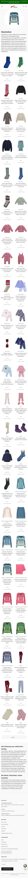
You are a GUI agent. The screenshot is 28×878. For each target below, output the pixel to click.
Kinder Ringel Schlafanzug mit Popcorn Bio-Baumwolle (7, 382)
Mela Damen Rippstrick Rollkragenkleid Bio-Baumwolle (7, 130)
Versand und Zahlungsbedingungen (9, 848)
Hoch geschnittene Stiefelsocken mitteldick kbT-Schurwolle (7, 185)
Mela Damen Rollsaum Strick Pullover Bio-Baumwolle (21, 102)
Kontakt (3, 826)
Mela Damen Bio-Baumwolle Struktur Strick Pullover (21, 130)
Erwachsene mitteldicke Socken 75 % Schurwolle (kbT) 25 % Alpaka (7, 74)
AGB (2, 839)
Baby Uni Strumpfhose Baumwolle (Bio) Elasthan (7, 440)
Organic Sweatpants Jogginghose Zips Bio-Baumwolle (21, 698)
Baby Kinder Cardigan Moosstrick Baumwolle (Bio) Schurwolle (21, 213)
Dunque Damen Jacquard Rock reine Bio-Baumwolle (20, 524)
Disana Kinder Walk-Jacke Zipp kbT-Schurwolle (7, 467)
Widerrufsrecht (4, 846)
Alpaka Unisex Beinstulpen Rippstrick (7, 354)
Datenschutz (4, 844)
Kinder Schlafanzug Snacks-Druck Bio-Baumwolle (21, 327)
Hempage (7, 491)
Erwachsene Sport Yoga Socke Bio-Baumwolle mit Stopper (21, 74)
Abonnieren (7, 868)
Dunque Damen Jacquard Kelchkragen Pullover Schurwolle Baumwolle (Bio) (21, 640)
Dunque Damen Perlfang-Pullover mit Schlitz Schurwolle (20, 495)
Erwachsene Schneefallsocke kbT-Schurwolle (7, 213)
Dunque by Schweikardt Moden (21, 491)
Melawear (21, 98)
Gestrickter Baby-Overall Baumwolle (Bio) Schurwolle (7, 270)
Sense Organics (21, 294)
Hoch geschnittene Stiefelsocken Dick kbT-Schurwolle (21, 185)
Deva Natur (4, 822)
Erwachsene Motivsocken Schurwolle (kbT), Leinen (7, 298)
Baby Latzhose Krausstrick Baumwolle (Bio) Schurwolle (21, 270)
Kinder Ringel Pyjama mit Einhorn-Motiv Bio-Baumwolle (21, 382)
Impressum (3, 842)
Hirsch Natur (7, 70)
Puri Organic (20, 209)
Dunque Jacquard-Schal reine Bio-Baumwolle (21, 580)
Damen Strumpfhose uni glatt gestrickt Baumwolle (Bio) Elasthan (21, 670)
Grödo (7, 436)
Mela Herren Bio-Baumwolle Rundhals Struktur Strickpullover (7, 157)
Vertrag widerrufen (6, 852)
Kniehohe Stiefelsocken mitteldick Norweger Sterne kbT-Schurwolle (7, 102)
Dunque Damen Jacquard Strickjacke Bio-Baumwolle (20, 553)
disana (21, 436)
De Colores (7, 351)
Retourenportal (4, 824)
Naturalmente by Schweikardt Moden (7, 522)
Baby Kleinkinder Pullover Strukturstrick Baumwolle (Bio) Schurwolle (7, 241)
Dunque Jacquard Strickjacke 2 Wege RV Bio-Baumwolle (7, 553)
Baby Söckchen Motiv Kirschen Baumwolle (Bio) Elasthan (21, 726)
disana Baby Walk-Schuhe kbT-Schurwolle (21, 439)
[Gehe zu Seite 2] (13, 737)
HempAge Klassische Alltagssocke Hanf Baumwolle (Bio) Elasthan (7, 496)
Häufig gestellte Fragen (6, 833)
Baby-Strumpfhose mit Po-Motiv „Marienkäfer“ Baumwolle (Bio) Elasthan (21, 411)
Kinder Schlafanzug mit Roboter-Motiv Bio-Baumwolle (21, 355)
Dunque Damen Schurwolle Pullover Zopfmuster (7, 525)
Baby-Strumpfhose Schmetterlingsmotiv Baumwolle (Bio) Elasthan (7, 411)
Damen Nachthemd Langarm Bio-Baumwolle (20, 156)
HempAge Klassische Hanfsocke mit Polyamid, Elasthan (20, 467)
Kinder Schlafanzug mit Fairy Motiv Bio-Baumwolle (7, 327)
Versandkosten (15, 874)
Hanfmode (3, 828)
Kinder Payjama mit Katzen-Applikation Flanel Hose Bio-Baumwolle (21, 298)
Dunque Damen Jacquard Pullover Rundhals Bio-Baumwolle (7, 582)
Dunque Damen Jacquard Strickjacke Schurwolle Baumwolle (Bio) (7, 640)
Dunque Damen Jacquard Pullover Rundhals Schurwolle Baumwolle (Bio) (7, 670)
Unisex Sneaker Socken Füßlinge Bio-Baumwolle (7, 725)
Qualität (3, 831)
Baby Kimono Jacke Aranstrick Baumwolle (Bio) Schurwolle (21, 241)
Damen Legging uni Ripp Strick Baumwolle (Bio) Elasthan (7, 698)
